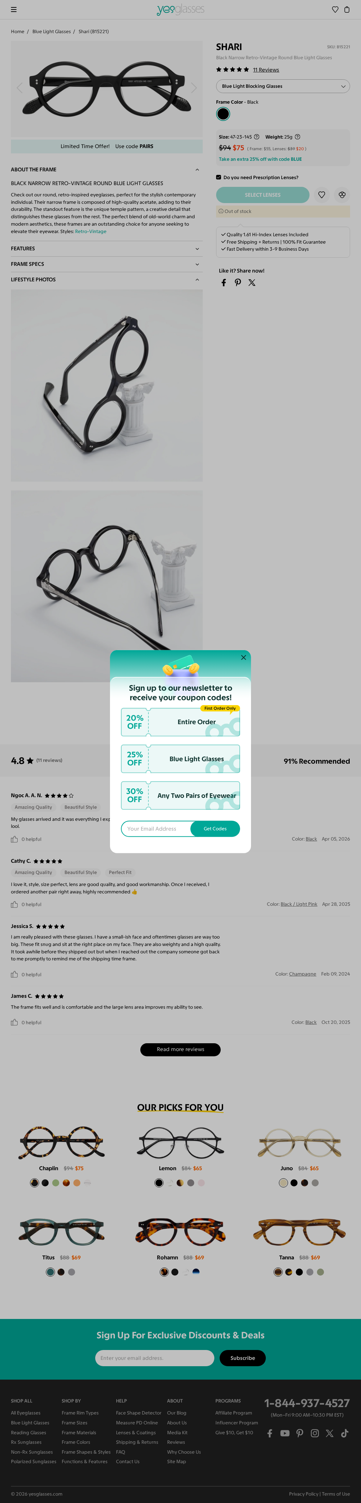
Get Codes (215, 828)
